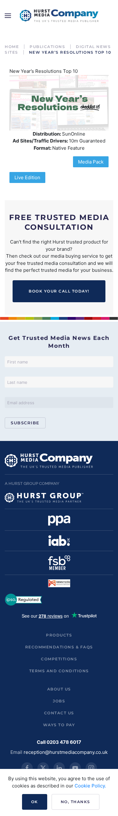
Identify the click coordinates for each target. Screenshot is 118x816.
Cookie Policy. (90, 786)
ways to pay (59, 724)
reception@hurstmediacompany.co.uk (66, 752)
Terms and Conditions (59, 670)
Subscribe (25, 422)
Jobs (59, 701)
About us (59, 689)
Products (59, 635)
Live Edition (27, 177)
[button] (8, 15)
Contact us (59, 713)
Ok (34, 801)
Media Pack (91, 162)
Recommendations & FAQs (59, 647)
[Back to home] (59, 15)
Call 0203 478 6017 (59, 742)
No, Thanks (75, 801)
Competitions (59, 659)
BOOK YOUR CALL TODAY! (59, 291)
